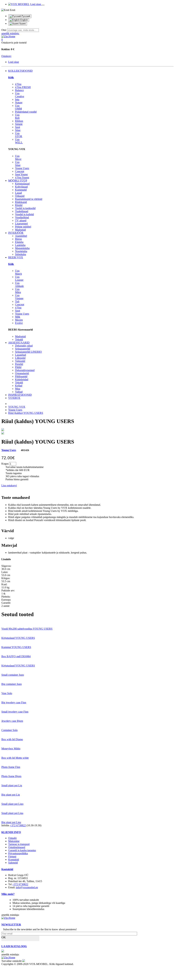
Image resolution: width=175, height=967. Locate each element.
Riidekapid (21, 202)
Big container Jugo (11, 684)
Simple (19, 124)
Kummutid (21, 189)
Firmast (12, 856)
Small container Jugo (12, 674)
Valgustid (20, 361)
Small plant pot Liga (12, 813)
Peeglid (19, 364)
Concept (19, 171)
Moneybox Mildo (10, 748)
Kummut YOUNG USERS (16, 647)
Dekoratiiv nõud (24, 345)
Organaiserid (22, 373)
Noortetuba (21, 251)
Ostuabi (12, 838)
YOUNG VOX (16, 406)
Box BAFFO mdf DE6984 (16, 656)
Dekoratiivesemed (25, 370)
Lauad (18, 192)
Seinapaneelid (22, 348)
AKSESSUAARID (19, 342)
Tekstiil (19, 339)
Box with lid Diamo (12, 739)
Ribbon (19, 121)
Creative (19, 95)
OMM (18, 107)
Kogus (5, 463)
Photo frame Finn (10, 767)
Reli (17, 116)
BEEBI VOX (15, 257)
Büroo (18, 238)
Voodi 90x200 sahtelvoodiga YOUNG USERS (26, 628)
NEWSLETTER (11, 924)
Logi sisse (36, 4)
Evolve (19, 322)
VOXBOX (14, 397)
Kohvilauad (21, 186)
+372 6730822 (18, 825)
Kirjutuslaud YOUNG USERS (18, 637)
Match (18, 272)
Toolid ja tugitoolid (25, 208)
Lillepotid (20, 357)
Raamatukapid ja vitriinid (28, 199)
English (24, 20)
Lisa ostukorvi (9, 485)
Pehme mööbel (23, 226)
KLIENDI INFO (11, 832)
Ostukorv (6, 56)
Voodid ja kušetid (24, 214)
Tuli (17, 301)
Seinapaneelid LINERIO (28, 351)
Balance (19, 90)
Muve (18, 157)
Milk (17, 316)
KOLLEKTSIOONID (20, 70)
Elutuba (19, 242)
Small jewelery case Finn (14, 711)
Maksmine (13, 841)
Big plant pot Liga (11, 822)
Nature (18, 102)
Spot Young (21, 174)
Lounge (19, 278)
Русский (25, 16)
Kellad (18, 385)
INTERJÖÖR (15, 232)
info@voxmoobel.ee (27, 887)
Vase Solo (6, 693)
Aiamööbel (21, 235)
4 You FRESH (23, 87)
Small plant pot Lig (11, 785)
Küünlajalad (21, 379)
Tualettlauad (21, 211)
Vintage (19, 297)
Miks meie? (8, 894)
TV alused (20, 220)
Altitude (19, 285)
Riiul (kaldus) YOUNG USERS (25, 412)
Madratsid (20, 229)
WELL (19, 141)
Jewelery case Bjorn (12, 720)
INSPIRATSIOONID (20, 394)
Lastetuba (20, 245)
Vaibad (19, 391)
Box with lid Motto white (15, 757)
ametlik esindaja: (10, 33)
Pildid (18, 367)
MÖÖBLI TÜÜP (17, 180)
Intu (17, 99)
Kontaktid (13, 859)
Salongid (13, 862)
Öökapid (19, 195)
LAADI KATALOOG (14, 946)
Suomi (22, 23)
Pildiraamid (21, 376)
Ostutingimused (16, 847)
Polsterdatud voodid (26, 111)
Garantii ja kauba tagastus (22, 850)
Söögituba (20, 254)
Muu (17, 388)
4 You (18, 84)
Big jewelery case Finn (13, 702)
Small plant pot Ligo (12, 803)
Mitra (18, 291)
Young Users (22, 168)
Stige (18, 130)
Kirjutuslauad (22, 183)
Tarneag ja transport (19, 844)
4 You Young (22, 177)
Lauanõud (20, 354)
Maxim (19, 319)
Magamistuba (22, 248)
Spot (17, 127)
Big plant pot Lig (10, 794)
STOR (18, 135)
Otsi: (3, 30)
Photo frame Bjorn (11, 776)
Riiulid (18, 205)
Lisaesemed (21, 223)
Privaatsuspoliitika (18, 853)
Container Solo (9, 730)
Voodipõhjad (22, 217)
